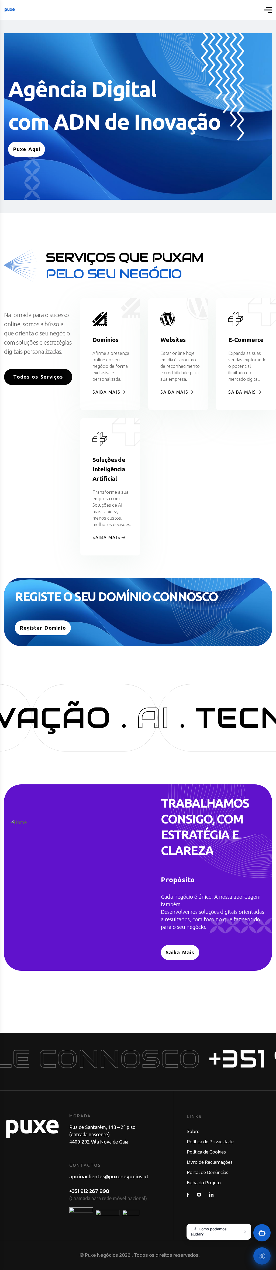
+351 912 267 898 (89, 1191)
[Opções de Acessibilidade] (262, 1256)
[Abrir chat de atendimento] (262, 1232)
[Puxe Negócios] (10, 9)
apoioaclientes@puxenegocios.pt (109, 1176)
